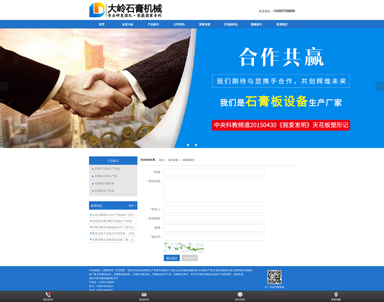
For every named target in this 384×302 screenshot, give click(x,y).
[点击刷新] (184, 248)
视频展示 (256, 24)
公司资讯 (179, 24)
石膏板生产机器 (103, 190)
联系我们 (282, 24)
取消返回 (189, 258)
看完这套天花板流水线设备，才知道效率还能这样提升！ (113, 233)
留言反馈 (173, 159)
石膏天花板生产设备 (106, 168)
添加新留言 (189, 159)
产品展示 (153, 24)
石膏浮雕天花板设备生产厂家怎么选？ (113, 227)
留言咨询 (240, 299)
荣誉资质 (204, 24)
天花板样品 (231, 24)
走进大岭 (127, 24)
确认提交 (171, 258)
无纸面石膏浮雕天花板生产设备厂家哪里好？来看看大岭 (113, 221)
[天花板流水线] (192, 88)
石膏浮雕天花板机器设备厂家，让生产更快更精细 (113, 239)
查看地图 (336, 299)
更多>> (132, 205)
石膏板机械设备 (103, 183)
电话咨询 (48, 299)
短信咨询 (144, 299)
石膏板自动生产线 (104, 176)
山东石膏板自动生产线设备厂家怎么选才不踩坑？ (113, 215)
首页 (102, 24)
